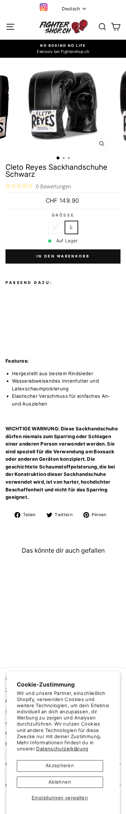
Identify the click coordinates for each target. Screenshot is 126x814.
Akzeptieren (60, 766)
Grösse (63, 215)
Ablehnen (59, 782)
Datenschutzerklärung (62, 749)
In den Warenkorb (63, 256)
